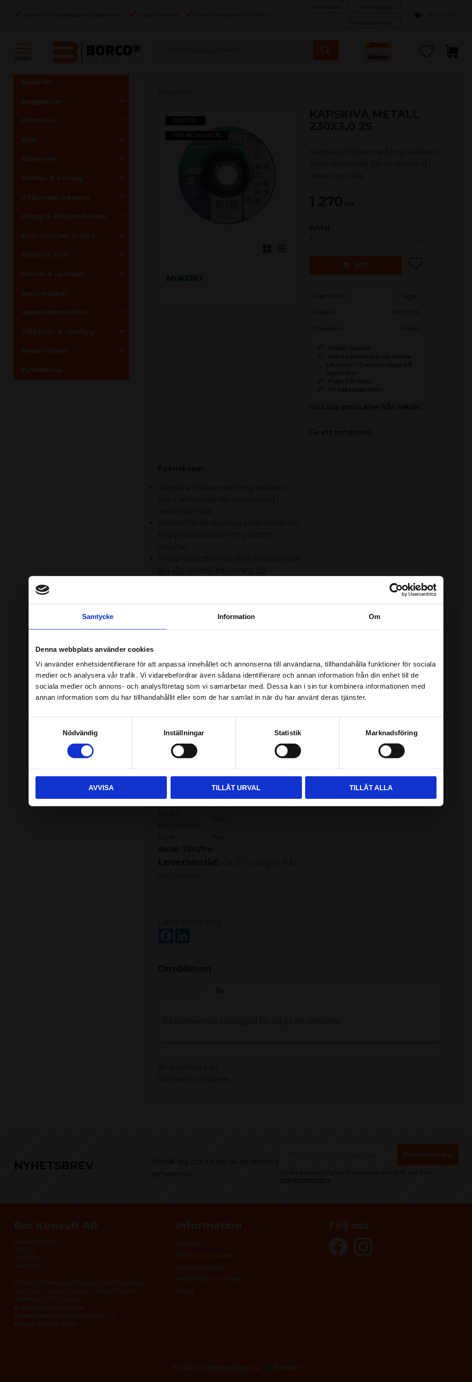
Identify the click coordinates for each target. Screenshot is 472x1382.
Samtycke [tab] (97, 616)
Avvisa (101, 787)
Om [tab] (374, 616)
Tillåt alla (371, 787)
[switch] (184, 751)
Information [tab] (236, 616)
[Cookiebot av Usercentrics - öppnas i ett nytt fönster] (396, 590)
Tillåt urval (236, 787)
